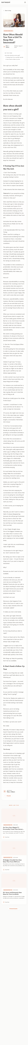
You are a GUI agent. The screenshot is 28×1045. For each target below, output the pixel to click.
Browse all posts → (14, 908)
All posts (9, 795)
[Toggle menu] (25, 2)
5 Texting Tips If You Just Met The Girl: (14, 57)
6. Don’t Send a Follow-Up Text (13, 59)
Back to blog (8, 10)
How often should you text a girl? (12, 55)
